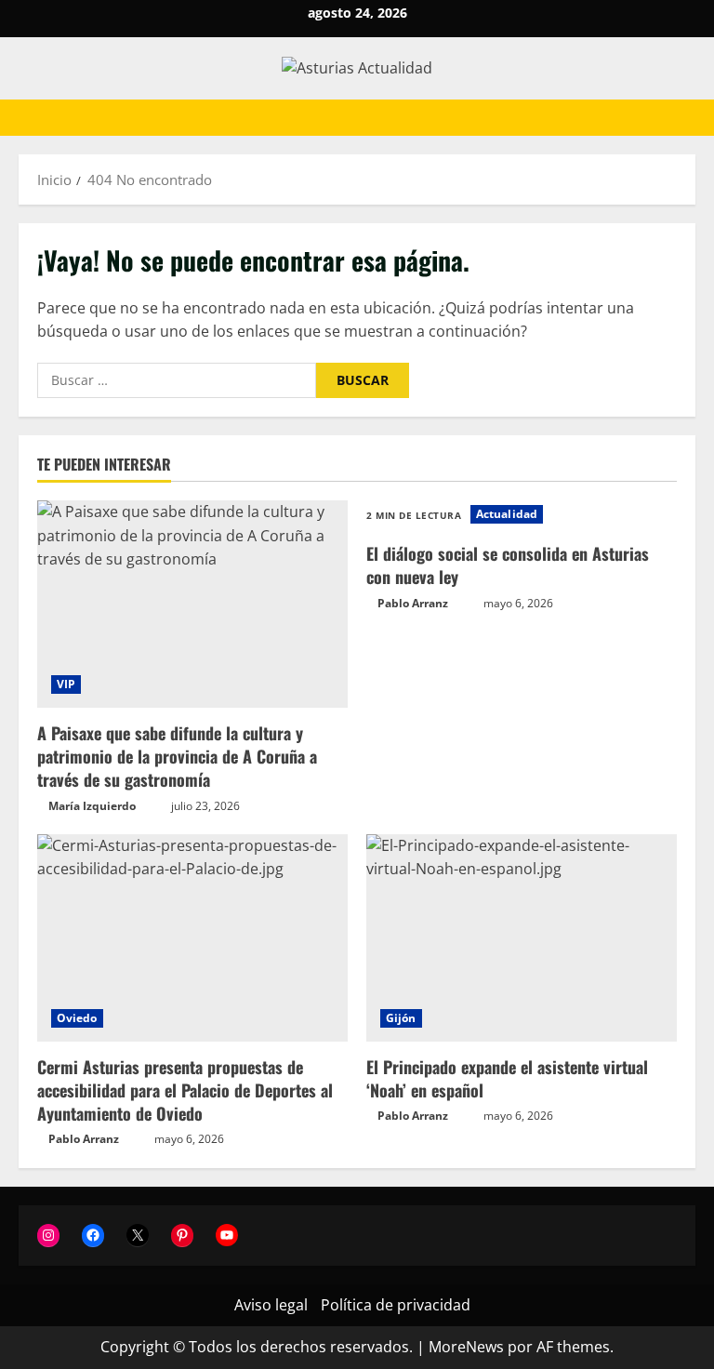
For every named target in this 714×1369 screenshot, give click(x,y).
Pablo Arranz (412, 603)
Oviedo (77, 1018)
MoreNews (466, 1346)
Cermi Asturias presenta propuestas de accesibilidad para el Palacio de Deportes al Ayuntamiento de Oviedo (185, 1090)
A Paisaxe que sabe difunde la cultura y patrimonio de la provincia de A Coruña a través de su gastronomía (177, 756)
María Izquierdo (92, 806)
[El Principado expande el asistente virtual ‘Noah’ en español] (521, 938)
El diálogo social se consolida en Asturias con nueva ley (507, 565)
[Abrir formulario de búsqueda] (689, 118)
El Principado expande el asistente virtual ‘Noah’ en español (507, 1078)
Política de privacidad (395, 1305)
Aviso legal (271, 1305)
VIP (66, 684)
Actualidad (506, 514)
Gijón (401, 1018)
